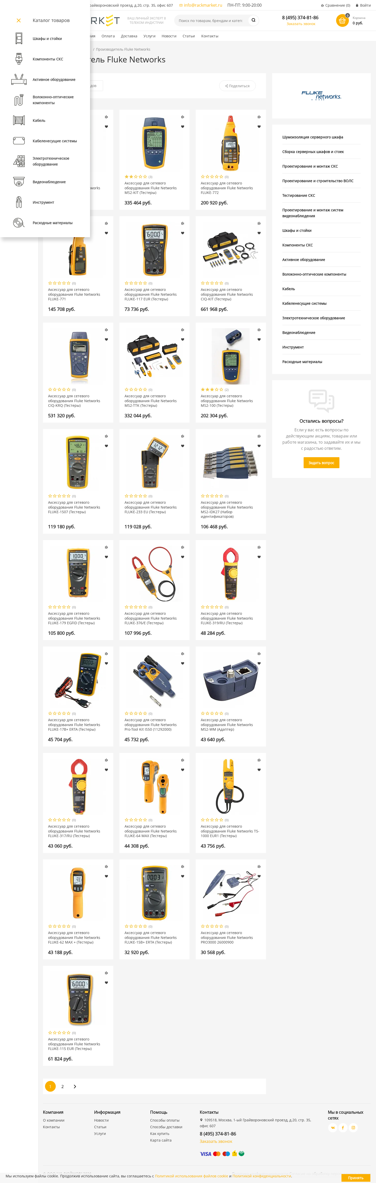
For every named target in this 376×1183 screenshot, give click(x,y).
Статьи (189, 36)
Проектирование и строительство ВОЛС (317, 180)
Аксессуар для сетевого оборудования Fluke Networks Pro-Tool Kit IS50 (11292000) (151, 724)
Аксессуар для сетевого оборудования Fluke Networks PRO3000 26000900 (227, 937)
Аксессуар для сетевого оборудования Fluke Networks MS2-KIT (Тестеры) (151, 188)
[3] (136, 177)
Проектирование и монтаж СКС (310, 166)
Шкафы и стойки (297, 230)
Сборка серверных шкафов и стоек (313, 151)
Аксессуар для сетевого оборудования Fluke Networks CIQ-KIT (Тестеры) (227, 294)
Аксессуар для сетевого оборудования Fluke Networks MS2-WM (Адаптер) (227, 724)
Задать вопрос (321, 462)
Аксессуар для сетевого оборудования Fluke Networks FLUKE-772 (227, 188)
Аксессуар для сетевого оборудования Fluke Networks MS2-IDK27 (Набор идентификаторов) (227, 509)
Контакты (209, 36)
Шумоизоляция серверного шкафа (312, 137)
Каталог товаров (51, 20)
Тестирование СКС (298, 195)
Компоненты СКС (297, 245)
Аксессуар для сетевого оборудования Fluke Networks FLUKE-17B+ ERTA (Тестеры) (74, 724)
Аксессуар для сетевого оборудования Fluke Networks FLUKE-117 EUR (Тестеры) (151, 294)
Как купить (159, 1133)
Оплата (108, 36)
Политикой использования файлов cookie (191, 1176)
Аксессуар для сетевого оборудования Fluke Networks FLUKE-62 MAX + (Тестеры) (74, 937)
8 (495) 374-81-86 (300, 17)
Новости (169, 36)
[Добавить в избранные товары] (106, 126)
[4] (140, 177)
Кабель (288, 288)
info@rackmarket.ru (203, 5)
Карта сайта (161, 1140)
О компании (53, 1120)
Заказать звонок (301, 23)
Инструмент (293, 347)
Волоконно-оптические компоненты (314, 274)
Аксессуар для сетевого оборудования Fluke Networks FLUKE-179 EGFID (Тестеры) (74, 618)
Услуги (149, 36)
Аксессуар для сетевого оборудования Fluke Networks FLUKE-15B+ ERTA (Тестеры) (151, 937)
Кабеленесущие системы (304, 303)
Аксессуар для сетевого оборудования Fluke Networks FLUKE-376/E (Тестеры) (151, 618)
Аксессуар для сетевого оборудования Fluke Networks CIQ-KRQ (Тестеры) (74, 401)
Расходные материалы (302, 361)
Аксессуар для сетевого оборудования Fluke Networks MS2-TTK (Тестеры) (151, 401)
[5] (145, 177)
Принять (355, 1177)
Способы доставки (166, 1126)
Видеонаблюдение (298, 332)
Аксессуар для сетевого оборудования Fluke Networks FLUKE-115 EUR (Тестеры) (74, 1044)
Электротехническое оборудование (313, 317)
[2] (131, 177)
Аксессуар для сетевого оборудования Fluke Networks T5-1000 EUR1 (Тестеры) (230, 831)
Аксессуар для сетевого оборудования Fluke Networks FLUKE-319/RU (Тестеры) (227, 618)
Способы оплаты (165, 1120)
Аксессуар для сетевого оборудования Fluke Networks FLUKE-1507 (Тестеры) (74, 507)
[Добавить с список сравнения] (106, 117)
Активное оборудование (303, 259)
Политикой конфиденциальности (262, 1176)
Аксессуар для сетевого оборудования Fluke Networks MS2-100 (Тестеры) (227, 401)
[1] (127, 177)
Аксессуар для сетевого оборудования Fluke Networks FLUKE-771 (74, 294)
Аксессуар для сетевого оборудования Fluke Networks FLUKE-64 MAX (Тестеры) (151, 831)
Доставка (129, 36)
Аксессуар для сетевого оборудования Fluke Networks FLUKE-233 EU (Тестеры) (151, 507)
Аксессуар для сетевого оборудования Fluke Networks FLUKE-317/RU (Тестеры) (74, 831)
